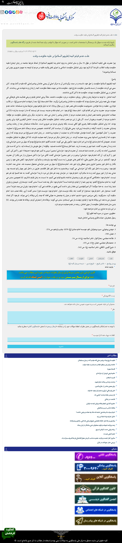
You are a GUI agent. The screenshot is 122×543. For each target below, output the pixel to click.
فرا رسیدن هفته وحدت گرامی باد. (104, 395)
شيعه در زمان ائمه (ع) (76, 263)
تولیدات (76, 7)
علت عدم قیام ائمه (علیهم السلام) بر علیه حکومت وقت (61, 56)
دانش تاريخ (100, 263)
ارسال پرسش (51, 326)
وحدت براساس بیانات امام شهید (105, 382)
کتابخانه (99, 7)
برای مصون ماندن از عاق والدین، (105, 386)
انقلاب (71, 258)
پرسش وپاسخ (111, 263)
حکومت (81, 258)
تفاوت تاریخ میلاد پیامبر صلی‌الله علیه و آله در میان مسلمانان (96, 360)
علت (111, 258)
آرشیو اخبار (33, 7)
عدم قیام (101, 258)
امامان (91, 258)
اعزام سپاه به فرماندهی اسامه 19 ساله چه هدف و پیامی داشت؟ (95, 412)
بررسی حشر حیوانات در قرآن (106, 442)
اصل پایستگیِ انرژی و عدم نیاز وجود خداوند (101, 390)
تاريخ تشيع (90, 263)
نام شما (111, 286)
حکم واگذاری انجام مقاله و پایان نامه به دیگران (100, 403)
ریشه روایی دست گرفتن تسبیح (105, 429)
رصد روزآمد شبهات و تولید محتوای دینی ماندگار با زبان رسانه (96, 425)
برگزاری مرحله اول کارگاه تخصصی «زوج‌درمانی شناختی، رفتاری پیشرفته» (92, 421)
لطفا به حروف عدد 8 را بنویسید (103, 335)
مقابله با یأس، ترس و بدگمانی (106, 408)
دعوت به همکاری (8, 7)
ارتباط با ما (22, 7)
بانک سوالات (109, 7)
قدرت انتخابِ (110, 377)
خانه (119, 7)
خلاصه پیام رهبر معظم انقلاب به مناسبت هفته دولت (99, 364)
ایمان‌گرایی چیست (109, 434)
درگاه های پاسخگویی (63, 7)
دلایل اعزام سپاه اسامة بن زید (106, 416)
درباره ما (61, 536)
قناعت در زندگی (110, 399)
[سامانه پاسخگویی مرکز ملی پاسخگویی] (8, 540)
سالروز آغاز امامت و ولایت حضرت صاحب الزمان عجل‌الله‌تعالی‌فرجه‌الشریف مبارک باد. (88, 438)
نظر (113, 309)
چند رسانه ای (88, 7)
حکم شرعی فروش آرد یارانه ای (105, 373)
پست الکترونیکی (108, 296)
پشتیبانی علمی (46, 7)
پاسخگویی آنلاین (33, 326)
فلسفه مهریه (111, 369)
